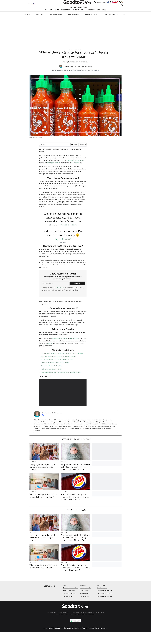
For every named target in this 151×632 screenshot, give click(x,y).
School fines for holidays (56, 14)
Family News (78, 49)
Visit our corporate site (95, 627)
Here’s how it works (94, 70)
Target (60, 338)
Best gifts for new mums (73, 14)
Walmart (54, 338)
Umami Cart (74, 338)
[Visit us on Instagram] (113, 2)
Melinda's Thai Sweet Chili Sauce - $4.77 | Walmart (57, 359)
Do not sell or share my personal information (80, 615)
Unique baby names (39, 14)
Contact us (75, 612)
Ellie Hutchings (69, 66)
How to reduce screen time (70, 588)
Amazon (49, 343)
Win (124, 14)
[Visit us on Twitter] (110, 2)
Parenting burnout (102, 588)
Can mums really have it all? (105, 593)
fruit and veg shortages (75, 160)
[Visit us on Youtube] (122, 2)
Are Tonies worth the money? (92, 14)
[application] (63, 392)
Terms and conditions (87, 612)
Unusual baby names (69, 590)
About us (50, 612)
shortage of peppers (53, 162)
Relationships (65, 9)
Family (57, 9)
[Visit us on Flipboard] (117, 2)
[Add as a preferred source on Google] (75, 620)
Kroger (65, 338)
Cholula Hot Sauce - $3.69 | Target (52, 366)
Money (104, 9)
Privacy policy (99, 612)
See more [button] (63, 225)
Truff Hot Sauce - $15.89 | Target (51, 369)
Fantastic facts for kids (69, 593)
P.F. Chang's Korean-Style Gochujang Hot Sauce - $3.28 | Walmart (62, 353)
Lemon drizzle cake (85, 588)
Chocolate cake (84, 590)
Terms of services (59, 287)
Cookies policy (60, 615)
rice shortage (75, 162)
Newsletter (83, 144)
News (50, 9)
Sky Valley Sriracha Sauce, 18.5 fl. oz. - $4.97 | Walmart (58, 356)
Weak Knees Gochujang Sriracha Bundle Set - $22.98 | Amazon (61, 372)
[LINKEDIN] (43, 415)
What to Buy (90, 9)
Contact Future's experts (62, 612)
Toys (98, 9)
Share (43, 144)
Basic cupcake (84, 593)
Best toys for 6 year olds (111, 14)
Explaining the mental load (104, 590)
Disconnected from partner (104, 596)
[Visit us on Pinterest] (115, 2)
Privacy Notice (44, 289)
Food (82, 9)
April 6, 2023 (63, 239)
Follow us (75, 144)
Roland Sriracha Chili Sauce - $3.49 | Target (55, 363)
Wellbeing (75, 9)
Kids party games (67, 596)
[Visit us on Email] (120, 2)
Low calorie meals (85, 596)
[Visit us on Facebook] (108, 2)
